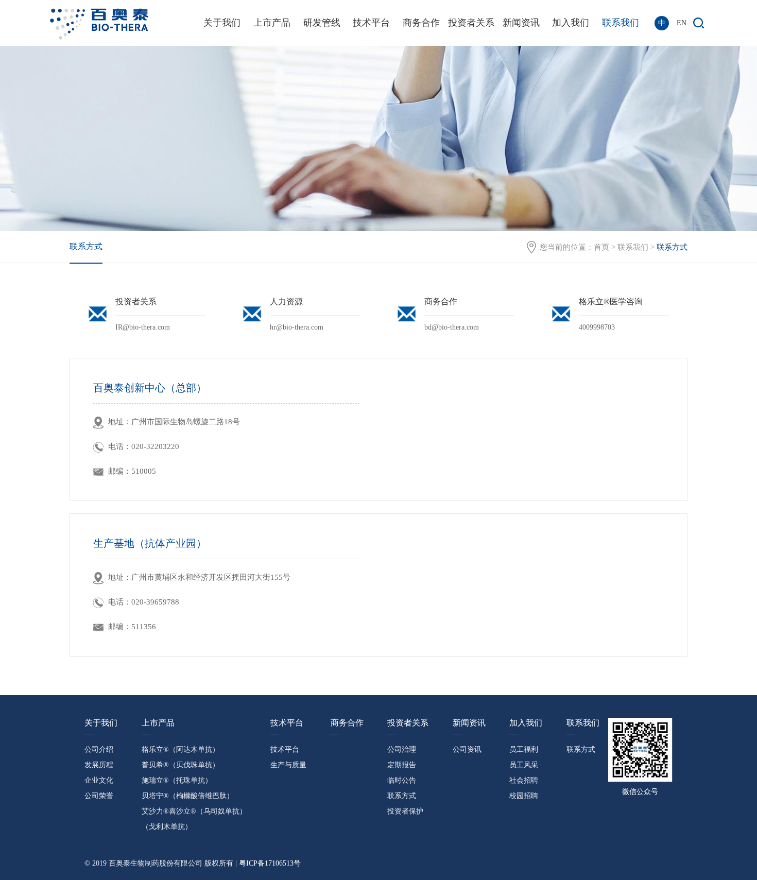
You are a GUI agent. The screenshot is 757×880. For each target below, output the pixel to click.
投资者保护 (405, 811)
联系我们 (620, 23)
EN (681, 23)
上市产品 (271, 23)
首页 (601, 247)
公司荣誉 (98, 796)
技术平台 (371, 23)
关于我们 (221, 23)
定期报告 (401, 765)
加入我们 (570, 23)
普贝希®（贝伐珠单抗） (180, 765)
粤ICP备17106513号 (270, 863)
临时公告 (401, 780)
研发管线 (321, 23)
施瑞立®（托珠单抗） (177, 780)
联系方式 (86, 246)
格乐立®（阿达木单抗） (180, 749)
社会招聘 (523, 780)
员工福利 (523, 749)
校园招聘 (523, 796)
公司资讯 (467, 749)
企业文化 (98, 780)
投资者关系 (471, 23)
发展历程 (98, 765)
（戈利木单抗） (167, 827)
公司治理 (401, 749)
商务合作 (421, 23)
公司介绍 (98, 749)
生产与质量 (288, 765)
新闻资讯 (521, 23)
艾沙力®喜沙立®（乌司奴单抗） (194, 811)
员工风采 (523, 765)
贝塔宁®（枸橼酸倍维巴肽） (188, 796)
